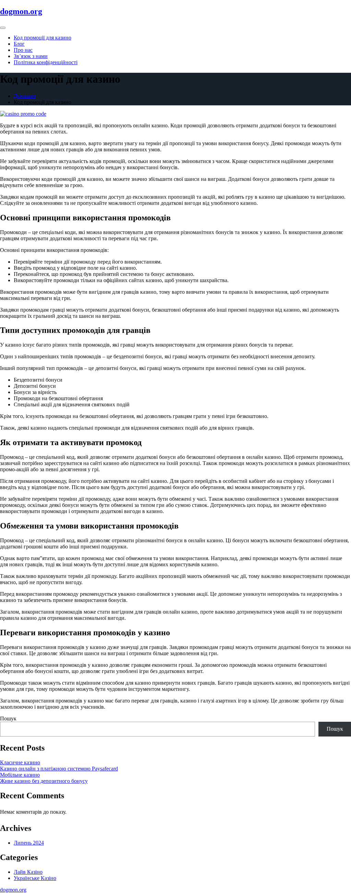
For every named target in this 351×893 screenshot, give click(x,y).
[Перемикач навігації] (2, 28)
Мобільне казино (20, 775)
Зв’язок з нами (31, 56)
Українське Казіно (35, 878)
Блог (19, 44)
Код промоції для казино (42, 37)
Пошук (8, 718)
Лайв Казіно (28, 872)
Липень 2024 (29, 843)
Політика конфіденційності (45, 62)
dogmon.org (21, 11)
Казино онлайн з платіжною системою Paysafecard (59, 769)
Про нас (23, 50)
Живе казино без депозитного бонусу (44, 781)
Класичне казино (20, 762)
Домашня (25, 96)
